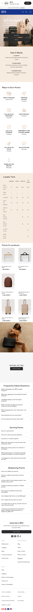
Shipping (4, 573)
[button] (23, 12)
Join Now (16, 35)
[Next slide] (32, 7)
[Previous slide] (1, 7)
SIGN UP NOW (16, 531)
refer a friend (16, 368)
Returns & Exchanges (7, 577)
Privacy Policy (21, 592)
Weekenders (5, 544)
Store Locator (21, 551)
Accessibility (21, 600)
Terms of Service (6, 596)
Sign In (16, 39)
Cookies (20, 596)
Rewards (20, 558)
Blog (19, 544)
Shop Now (22, 7)
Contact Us (5, 580)
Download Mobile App (24, 562)
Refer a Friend (22, 554)
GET (28, 3)
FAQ (3, 570)
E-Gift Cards (5, 558)
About (19, 547)
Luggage (4, 547)
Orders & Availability (7, 584)
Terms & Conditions (6, 592)
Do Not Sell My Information (8, 600)
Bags (3, 551)
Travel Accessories (7, 554)
